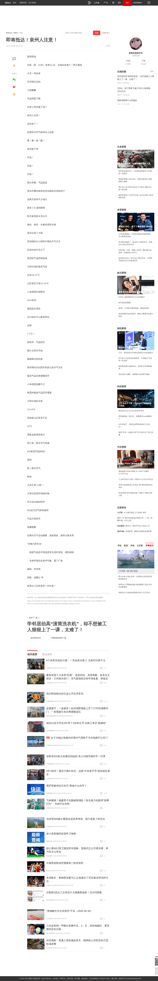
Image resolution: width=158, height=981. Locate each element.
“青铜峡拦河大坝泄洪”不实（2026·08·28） (69, 911)
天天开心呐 (135, 56)
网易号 (16, 33)
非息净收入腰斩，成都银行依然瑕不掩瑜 (134, 374)
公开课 (140, 545)
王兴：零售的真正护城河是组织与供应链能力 (135, 353)
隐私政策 (85, 978)
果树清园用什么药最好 (127, 100)
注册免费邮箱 (137, 3)
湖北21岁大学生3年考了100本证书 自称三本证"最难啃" (76, 723)
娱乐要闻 (121, 273)
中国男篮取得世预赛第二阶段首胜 (64, 863)
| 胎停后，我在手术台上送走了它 (133, 526)
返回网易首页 (35, 638)
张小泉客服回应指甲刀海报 (61, 833)
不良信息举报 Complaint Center (99, 978)
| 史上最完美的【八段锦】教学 (131, 512)
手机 (119, 545)
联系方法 (63, 978)
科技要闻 (121, 386)
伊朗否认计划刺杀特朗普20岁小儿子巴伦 (134, 593)
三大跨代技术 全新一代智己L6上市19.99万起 (135, 479)
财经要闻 (121, 328)
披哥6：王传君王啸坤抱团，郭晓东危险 (133, 308)
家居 (126, 545)
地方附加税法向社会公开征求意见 (64, 693)
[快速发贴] (14, 59)
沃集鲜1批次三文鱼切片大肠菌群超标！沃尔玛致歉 (74, 892)
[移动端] (89, 2)
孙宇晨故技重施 (124, 303)
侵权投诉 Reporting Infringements (130, 978)
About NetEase (46, 978)
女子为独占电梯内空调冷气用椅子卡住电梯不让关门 (79, 737)
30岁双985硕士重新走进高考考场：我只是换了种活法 (75, 819)
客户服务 (77, 978)
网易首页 (8, 3)
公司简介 (56, 978)
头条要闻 (121, 147)
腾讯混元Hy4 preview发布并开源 (131, 411)
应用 (14, 3)
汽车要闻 (121, 447)
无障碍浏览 (23, 3)
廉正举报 (114, 978)
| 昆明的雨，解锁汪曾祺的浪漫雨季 (134, 531)
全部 (151, 71)
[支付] (113, 2)
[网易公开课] (97, 2)
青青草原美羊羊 (136, 53)
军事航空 (150, 545)
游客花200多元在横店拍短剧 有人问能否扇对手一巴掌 (75, 756)
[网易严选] (106, 2)
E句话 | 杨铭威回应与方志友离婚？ (131, 297)
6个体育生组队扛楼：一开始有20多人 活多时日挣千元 (75, 660)
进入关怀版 (32, 3)
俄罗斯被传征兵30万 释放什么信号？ (66, 785)
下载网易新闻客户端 (58, 638)
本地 (132, 545)
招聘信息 (70, 978)
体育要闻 (121, 210)
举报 (108, 46)
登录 (127, 3)
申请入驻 (106, 33)
